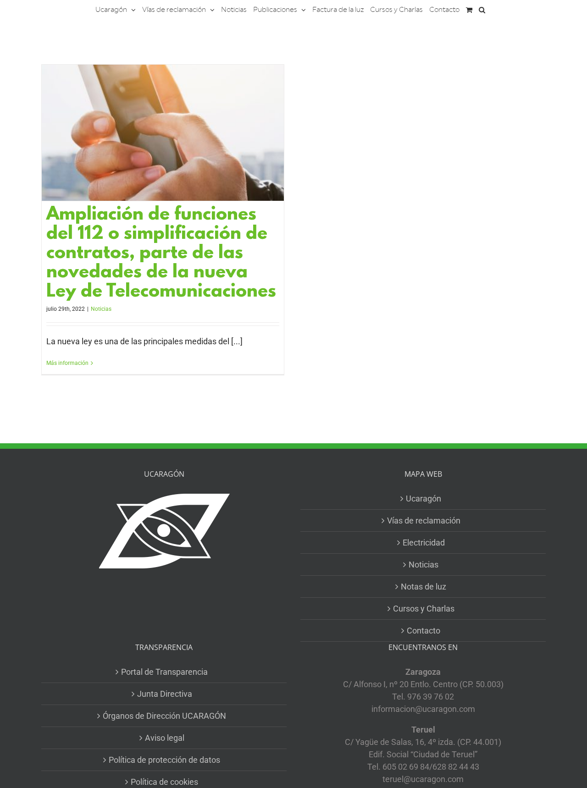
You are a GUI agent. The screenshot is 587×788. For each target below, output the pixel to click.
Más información (67, 363)
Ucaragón (423, 498)
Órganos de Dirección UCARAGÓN (164, 716)
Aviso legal (164, 738)
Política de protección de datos (164, 760)
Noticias (101, 309)
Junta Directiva (164, 694)
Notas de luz (423, 586)
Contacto (423, 630)
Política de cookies (164, 782)
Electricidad (424, 542)
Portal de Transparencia (164, 672)
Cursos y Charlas (423, 608)
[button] (482, 9)
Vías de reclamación (423, 520)
